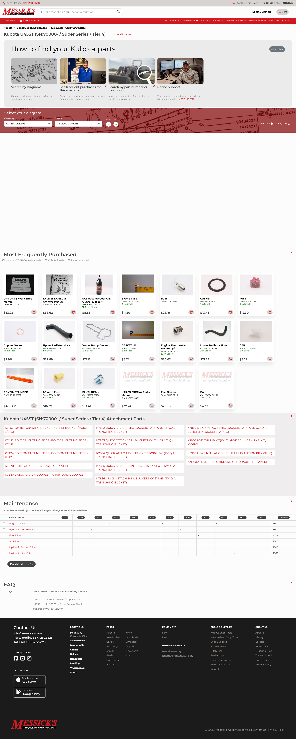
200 (98, 517)
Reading (75, 663)
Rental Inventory (171, 651)
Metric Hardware (220, 664)
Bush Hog (112, 646)
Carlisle (74, 649)
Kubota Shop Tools (221, 632)
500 (152, 517)
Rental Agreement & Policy (177, 655)
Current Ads (262, 659)
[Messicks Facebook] (16, 658)
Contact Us (259, 729)
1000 (242, 517)
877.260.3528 (44, 637)
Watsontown (77, 668)
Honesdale (76, 658)
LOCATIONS (77, 627)
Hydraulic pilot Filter (20, 553)
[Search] (118, 11)
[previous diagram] (108, 124)
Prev (108, 119)
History (259, 637)
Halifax (74, 654)
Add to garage (124, 34)
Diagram (59, 118)
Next (115, 119)
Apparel (260, 632)
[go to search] (154, 88)
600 (170, 517)
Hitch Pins (216, 650)
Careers (259, 641)
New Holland (113, 637)
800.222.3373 (36, 642)
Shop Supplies (219, 641)
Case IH (110, 641)
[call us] (180, 71)
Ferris (109, 655)
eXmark (110, 650)
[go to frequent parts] (105, 88)
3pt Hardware (218, 646)
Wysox (74, 672)
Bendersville (77, 645)
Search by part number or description (128, 89)
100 (81, 517)
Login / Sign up (261, 11)
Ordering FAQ (263, 650)
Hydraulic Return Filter (22, 529)
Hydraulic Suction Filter (22, 547)
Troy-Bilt (130, 646)
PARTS (110, 627)
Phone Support (168, 87)
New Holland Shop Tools (224, 637)
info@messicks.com (28, 633)
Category (9, 118)
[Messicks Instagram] (29, 658)
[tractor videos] (22, 658)
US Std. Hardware (221, 659)
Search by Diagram (25, 87)
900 (223, 517)
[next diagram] (115, 124)
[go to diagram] (34, 71)
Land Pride (132, 637)
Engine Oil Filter (18, 523)
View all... (111, 664)
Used (165, 637)
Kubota (8, 27)
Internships (261, 646)
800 (206, 517)
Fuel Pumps (218, 655)
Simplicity (131, 641)
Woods (130, 655)
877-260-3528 (31, 3)
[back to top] (291, 253)
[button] (282, 12)
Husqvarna (112, 659)
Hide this (276, 49)
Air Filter (14, 541)
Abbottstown (77, 640)
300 (116, 517)
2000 (261, 517)
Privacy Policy (263, 664)
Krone (129, 632)
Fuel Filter (15, 535)
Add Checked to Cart (23, 564)
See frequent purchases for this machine (80, 89)
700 (188, 517)
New (164, 632)
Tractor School (263, 655)
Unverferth (132, 650)
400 (134, 517)
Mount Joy (76, 632)
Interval (284, 517)
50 (65, 517)
